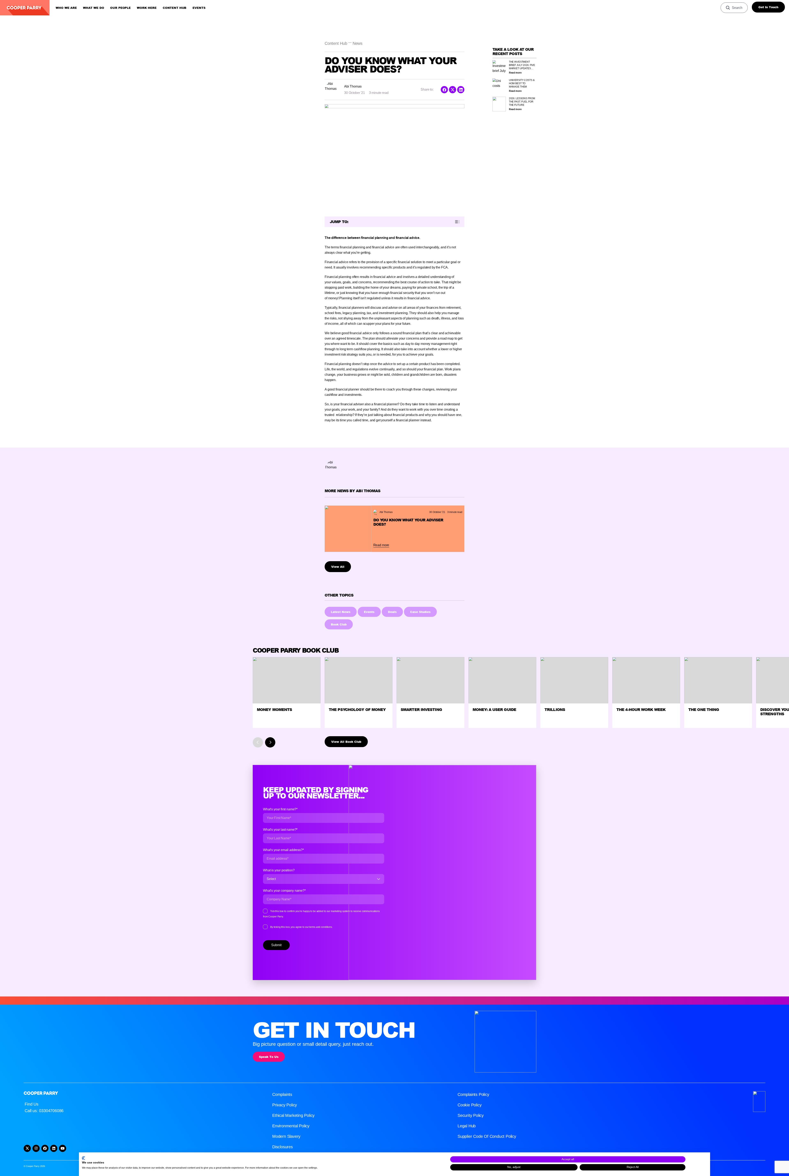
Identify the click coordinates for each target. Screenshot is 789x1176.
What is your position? (278, 870)
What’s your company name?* (284, 890)
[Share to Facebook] (444, 89)
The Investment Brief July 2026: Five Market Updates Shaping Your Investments (522, 65)
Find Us (31, 1104)
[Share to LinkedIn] (460, 89)
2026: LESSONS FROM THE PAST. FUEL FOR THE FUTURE (522, 101)
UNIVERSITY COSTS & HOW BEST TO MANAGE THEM (522, 83)
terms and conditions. (320, 927)
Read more (515, 72)
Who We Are (66, 8)
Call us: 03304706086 (44, 1110)
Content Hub (174, 8)
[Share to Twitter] (452, 89)
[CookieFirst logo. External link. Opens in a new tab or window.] (83, 1158)
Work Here (147, 8)
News (357, 43)
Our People (120, 8)
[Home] (25, 7)
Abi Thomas (352, 86)
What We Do (93, 8)
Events (199, 8)
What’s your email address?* (283, 850)
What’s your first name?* (280, 809)
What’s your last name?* (280, 829)
